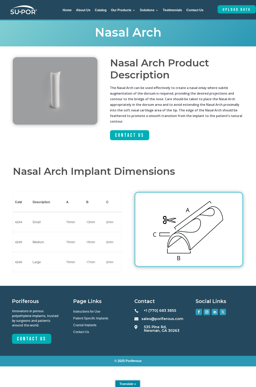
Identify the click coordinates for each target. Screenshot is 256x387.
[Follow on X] (223, 312)
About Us (83, 10)
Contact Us (194, 10)
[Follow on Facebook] (199, 312)
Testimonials (172, 10)
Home (67, 10)
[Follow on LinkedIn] (215, 312)
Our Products (121, 10)
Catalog (101, 10)
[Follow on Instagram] (207, 312)
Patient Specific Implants (90, 318)
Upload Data (237, 9)
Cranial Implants (84, 325)
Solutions (147, 10)
